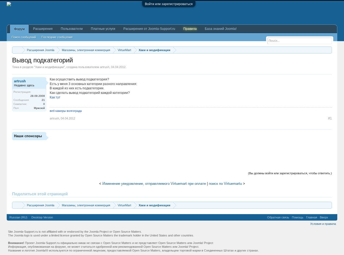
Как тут (55, 97)
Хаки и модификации (49, 67)
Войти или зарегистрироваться (169, 4)
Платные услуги (103, 29)
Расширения (43, 29)
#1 (330, 118)
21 (43, 99)
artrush (104, 67)
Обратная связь (278, 217)
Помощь (297, 217)
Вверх (324, 217)
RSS (333, 217)
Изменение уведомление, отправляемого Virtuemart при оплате (154, 184)
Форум (19, 29)
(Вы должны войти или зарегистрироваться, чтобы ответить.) (290, 173)
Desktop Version (42, 217)
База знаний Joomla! (220, 29)
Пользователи (72, 29)
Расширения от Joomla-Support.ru (149, 29)
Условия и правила (323, 223)
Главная (311, 217)
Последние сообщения (57, 37)
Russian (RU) (18, 217)
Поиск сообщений (24, 37)
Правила (190, 29)
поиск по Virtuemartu (225, 184)
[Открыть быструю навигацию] (328, 50)
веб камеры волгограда (66, 110)
